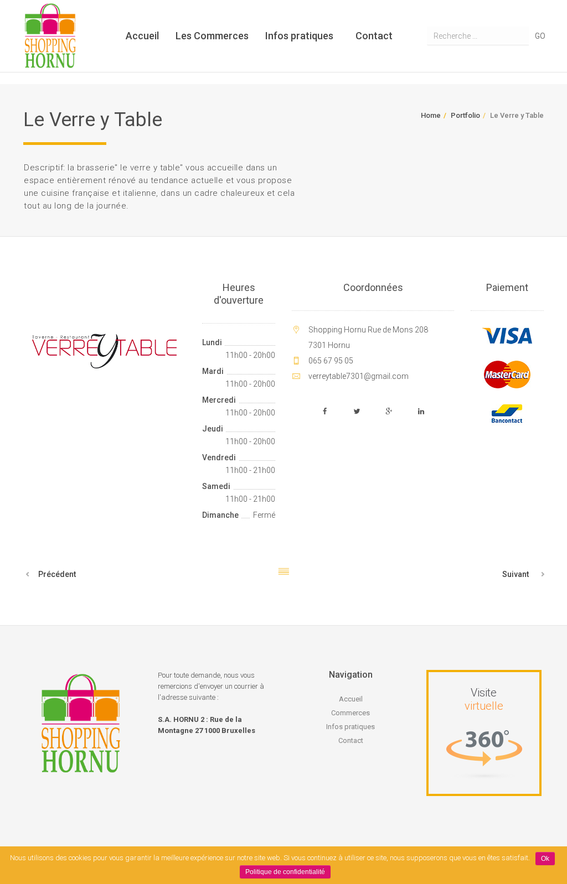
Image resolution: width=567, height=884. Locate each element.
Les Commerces (212, 35)
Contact (374, 35)
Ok (545, 858)
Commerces (350, 713)
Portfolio (465, 115)
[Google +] (389, 412)
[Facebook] (325, 412)
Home (431, 115)
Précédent (57, 574)
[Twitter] (357, 412)
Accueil (142, 35)
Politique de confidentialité (285, 872)
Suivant (515, 574)
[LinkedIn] (421, 412)
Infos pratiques (299, 35)
